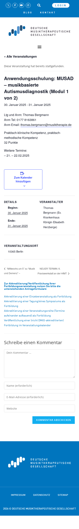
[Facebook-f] (14, 5)
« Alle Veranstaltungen (20, 56)
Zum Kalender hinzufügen (23, 179)
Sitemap (63, 495)
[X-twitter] (8, 5)
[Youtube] (21, 5)
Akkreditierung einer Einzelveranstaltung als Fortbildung (38, 296)
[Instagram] (28, 5)
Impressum (18, 495)
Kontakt (48, 12)
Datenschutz (41, 495)
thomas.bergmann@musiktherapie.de (46, 124)
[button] (39, 5)
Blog (27, 12)
